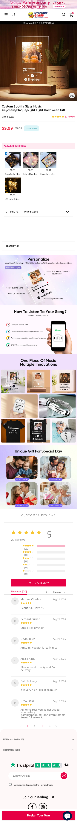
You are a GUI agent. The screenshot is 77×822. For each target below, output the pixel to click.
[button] (6, 14)
